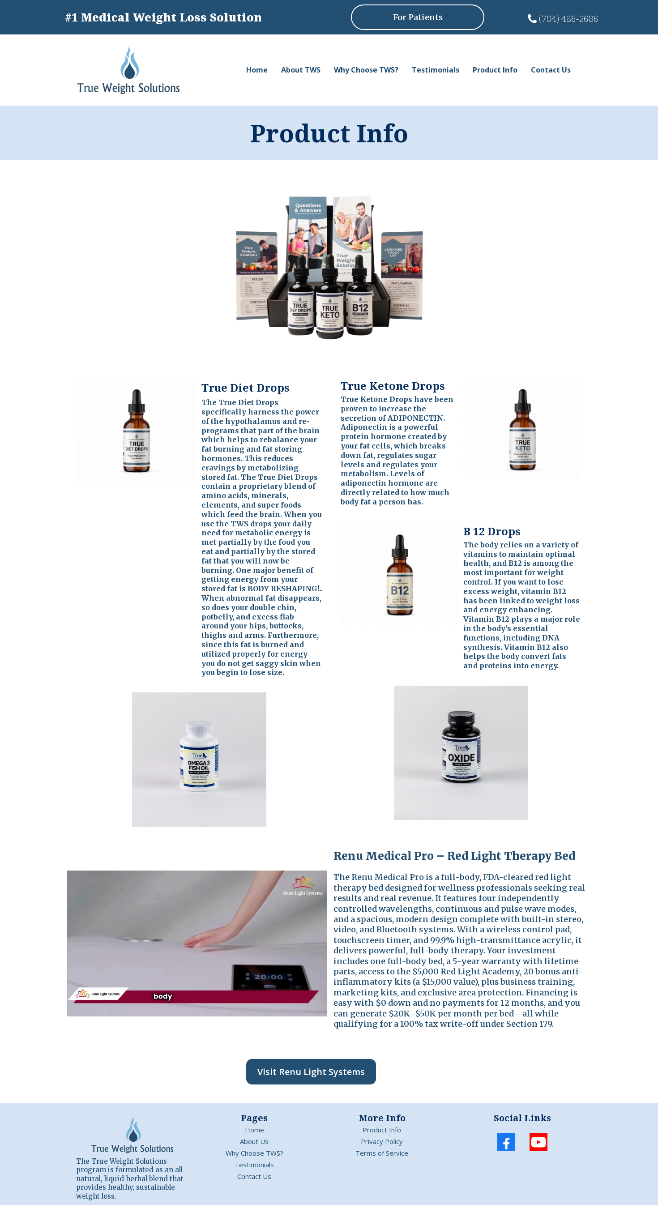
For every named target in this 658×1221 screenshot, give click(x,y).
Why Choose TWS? (366, 70)
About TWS (300, 70)
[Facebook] (506, 1142)
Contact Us (551, 70)
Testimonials (435, 70)
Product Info (495, 70)
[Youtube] (538, 1142)
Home (257, 70)
